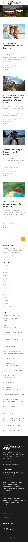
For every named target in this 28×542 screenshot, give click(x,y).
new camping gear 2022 (11, 399)
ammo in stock (8, 320)
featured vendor (9, 377)
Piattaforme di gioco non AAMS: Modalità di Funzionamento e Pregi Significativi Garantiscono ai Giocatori (13, 487)
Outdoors (5, 294)
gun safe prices (8, 382)
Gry (4, 281)
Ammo (4, 266)
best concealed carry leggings (11, 343)
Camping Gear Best (9, 363)
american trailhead (10, 318)
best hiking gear (9, 346)
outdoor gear (8, 413)
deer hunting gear (9, 375)
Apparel (5, 269)
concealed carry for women (13, 368)
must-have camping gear (12, 396)
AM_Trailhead (6, 517)
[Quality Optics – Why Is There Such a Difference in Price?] (14, 137)
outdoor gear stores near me (14, 418)
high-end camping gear (11, 384)
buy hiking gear (8, 356)
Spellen (5, 300)
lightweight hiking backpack (13, 394)
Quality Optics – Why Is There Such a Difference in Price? (13, 152)
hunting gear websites (11, 392)
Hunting (5, 288)
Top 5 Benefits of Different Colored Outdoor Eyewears (14, 46)
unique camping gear (10, 427)
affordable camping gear (12, 315)
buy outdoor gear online (12, 360)
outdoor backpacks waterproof (10, 410)
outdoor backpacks (10, 406)
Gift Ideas (5, 275)
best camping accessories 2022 (12, 324)
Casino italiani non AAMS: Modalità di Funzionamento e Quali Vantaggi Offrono (14, 500)
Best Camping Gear (9, 327)
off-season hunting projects (13, 401)
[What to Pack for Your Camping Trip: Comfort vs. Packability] (14, 189)
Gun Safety (6, 284)
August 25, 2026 (7, 504)
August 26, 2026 (7, 477)
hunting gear (8, 387)
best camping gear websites (13, 339)
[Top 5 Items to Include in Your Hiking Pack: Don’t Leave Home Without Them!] (14, 83)
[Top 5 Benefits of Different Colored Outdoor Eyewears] (14, 31)
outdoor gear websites (11, 420)
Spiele (4, 303)
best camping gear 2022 (11, 330)
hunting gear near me (11, 389)
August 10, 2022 (8, 65)
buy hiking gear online (11, 358)
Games (5, 272)
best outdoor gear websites (13, 353)
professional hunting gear (13, 423)
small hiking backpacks (11, 425)
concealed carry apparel (12, 365)
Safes (4, 297)
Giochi (4, 278)
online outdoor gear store (13, 404)
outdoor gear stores (11, 415)
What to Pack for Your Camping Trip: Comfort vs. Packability (14, 204)
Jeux (4, 291)
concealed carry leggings (12, 370)
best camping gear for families (11, 336)
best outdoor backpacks (12, 351)
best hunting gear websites (13, 348)
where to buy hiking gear (12, 430)
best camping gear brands (12, 332)
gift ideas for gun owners (12, 380)
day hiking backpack (10, 372)
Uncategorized (9, 67)
